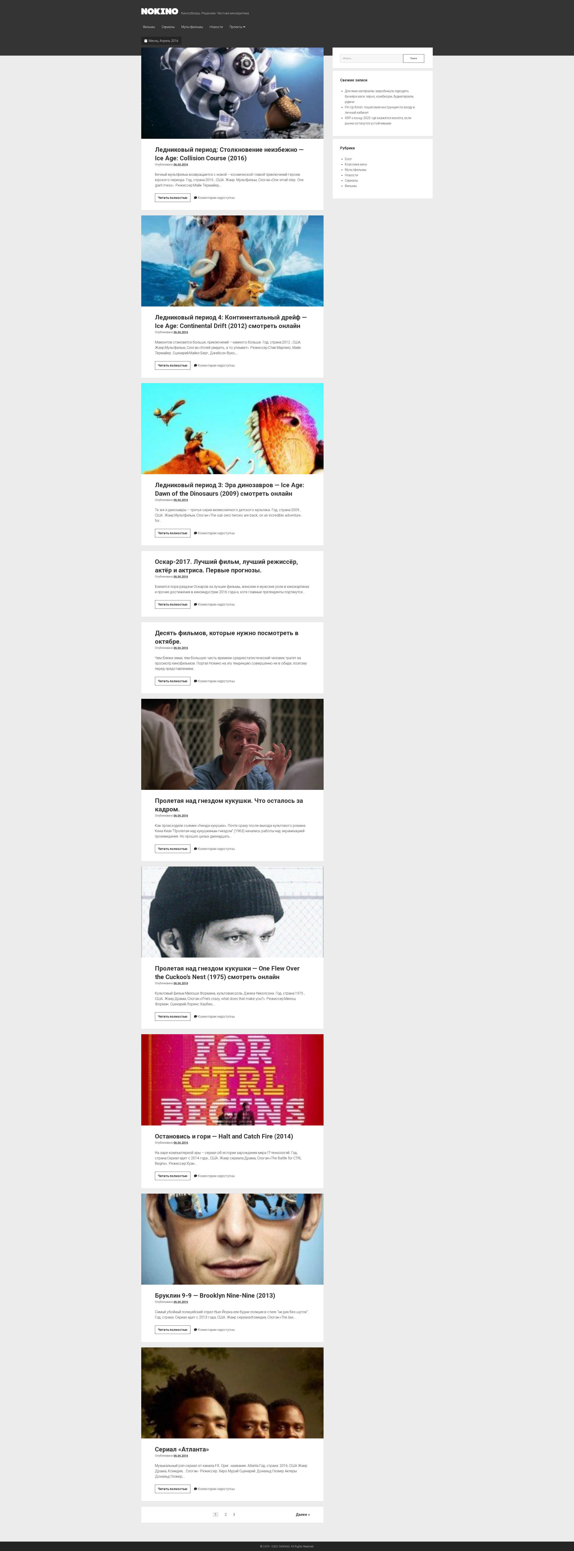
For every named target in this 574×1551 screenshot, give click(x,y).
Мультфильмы (192, 27)
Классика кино (356, 164)
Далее (301, 1514)
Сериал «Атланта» (232, 1392)
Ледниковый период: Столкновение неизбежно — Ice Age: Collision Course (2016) (232, 93)
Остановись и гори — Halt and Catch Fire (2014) (232, 1079)
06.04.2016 (181, 164)
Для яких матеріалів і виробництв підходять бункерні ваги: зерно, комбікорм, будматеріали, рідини (379, 96)
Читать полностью (174, 199)
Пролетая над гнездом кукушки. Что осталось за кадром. (232, 744)
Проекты (236, 27)
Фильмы (149, 27)
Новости (216, 27)
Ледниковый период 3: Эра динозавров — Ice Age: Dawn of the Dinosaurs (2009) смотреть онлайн (232, 428)
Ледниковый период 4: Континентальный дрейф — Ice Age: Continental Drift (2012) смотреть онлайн (232, 260)
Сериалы (168, 27)
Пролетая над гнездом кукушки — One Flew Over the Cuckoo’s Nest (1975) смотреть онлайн (232, 912)
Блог (348, 159)
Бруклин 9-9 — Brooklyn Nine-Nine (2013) (232, 1239)
